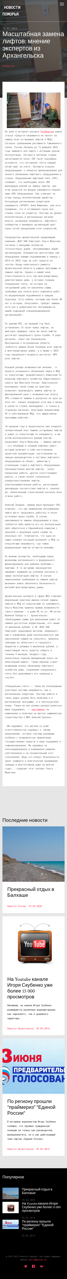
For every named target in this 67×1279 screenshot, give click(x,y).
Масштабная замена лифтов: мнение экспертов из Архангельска (33, 45)
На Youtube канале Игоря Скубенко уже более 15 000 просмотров (41, 1207)
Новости (8, 66)
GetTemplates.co (38, 1259)
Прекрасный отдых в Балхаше (37, 1191)
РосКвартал (47, 131)
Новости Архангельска (28, 1028)
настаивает (38, 709)
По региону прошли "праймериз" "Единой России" (38, 1225)
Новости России (24, 906)
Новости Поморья (11, 11)
